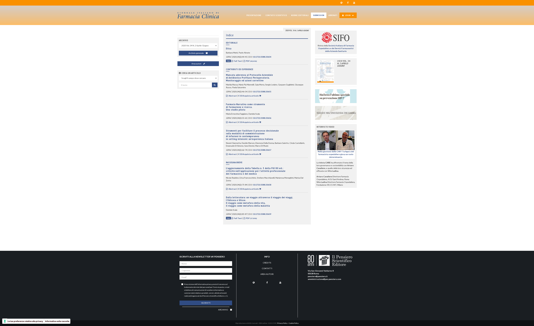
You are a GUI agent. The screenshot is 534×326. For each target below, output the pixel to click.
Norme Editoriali (300, 15)
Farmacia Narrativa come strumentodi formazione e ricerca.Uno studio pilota (245, 107)
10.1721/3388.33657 (262, 150)
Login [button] (347, 15)
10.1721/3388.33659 (262, 214)
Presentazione (253, 15)
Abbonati (332, 15)
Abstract (232, 96)
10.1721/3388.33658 (262, 185)
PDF (251, 61)
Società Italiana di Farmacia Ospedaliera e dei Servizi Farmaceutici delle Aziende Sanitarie (336, 48)
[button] (180, 73)
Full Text (238, 61)
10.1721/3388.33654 (262, 57)
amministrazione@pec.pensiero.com (324, 279)
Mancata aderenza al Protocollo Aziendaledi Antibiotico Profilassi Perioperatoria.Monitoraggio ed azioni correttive (249, 77)
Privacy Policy (282, 323)
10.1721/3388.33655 (262, 91)
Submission (318, 15)
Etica (228, 48)
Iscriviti (206, 303)
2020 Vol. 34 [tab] (297, 30)
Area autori (196, 63)
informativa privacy (205, 284)
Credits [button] (267, 262)
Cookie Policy (294, 323)
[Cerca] (214, 85)
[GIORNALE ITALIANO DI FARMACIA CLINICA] (198, 15)
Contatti (267, 268)
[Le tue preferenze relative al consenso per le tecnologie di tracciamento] (5, 321)
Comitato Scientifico (276, 15)
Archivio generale (196, 53)
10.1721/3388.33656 (262, 118)
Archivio (223, 309)
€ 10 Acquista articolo (248, 96)
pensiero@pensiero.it (318, 276)
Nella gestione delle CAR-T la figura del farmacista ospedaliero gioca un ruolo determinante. (336, 154)
